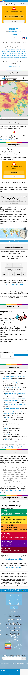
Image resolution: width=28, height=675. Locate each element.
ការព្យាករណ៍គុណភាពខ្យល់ (14, 633)
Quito (6, 57)
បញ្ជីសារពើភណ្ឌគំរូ (7, 320)
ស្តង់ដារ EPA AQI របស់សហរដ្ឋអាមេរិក (13, 447)
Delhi (12, 53)
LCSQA (7, 423)
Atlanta (21, 59)
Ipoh (21, 57)
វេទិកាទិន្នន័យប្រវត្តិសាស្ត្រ (13, 637)
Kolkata (7, 55)
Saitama (18, 51)
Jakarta (15, 53)
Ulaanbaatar (20, 53)
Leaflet (2, 117)
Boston (18, 59)
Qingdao (8, 51)
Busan (5, 53)
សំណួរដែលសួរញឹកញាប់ (13, 628)
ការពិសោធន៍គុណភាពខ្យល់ (14, 623)
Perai (23, 57)
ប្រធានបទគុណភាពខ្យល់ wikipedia (9, 558)
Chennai (3, 55)
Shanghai (8, 49)
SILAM (7, 434)
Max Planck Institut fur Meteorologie (15, 404)
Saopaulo (3, 57)
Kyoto (22, 51)
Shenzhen (22, 49)
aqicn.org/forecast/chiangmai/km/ (15, 31)
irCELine (7, 417)
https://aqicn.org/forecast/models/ (9, 139)
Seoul (2, 53)
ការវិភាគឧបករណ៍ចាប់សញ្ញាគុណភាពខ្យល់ (13, 624)
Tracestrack (2, 118)
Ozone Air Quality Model (12, 408)
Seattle (10, 59)
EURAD (7, 440)
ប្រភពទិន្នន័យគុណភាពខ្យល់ (14, 630)
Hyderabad (16, 55)
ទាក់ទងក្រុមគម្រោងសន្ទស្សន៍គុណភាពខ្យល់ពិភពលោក (14, 614)
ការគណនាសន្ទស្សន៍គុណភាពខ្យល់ (13, 631)
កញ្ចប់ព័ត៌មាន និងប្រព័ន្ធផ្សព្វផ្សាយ (13, 616)
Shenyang (18, 49)
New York (6, 59)
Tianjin (14, 51)
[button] (14, 98)
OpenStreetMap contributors (14, 117)
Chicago (14, 59)
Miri (26, 57)
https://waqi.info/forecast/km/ (14, 66)
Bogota (9, 53)
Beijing (4, 49)
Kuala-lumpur (16, 57)
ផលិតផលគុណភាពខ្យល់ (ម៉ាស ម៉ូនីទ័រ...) (13, 634)
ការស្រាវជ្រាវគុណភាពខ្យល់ (14, 619)
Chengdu (13, 49)
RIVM (6, 428)
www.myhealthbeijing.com (13, 567)
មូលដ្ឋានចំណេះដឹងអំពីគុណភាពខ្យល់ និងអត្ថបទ (14, 622)
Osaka (25, 51)
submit (23, 659)
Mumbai (11, 55)
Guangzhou (3, 51)
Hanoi (25, 53)
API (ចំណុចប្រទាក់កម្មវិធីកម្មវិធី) (14, 635)
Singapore (10, 57)
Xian (12, 51)
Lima (25, 55)
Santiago (21, 55)
